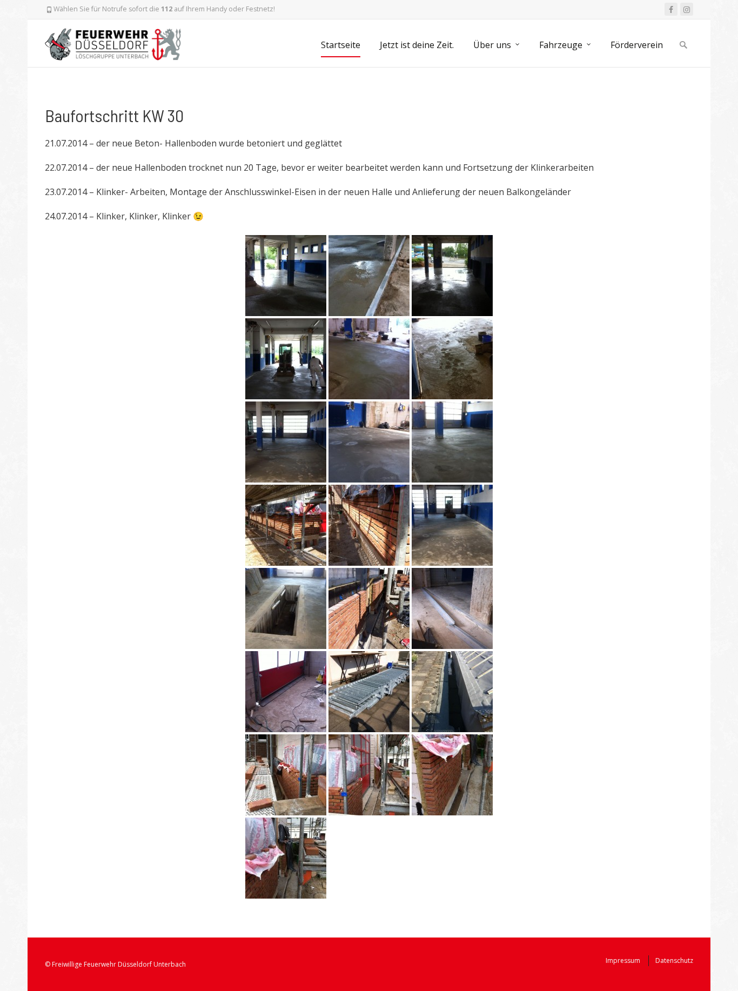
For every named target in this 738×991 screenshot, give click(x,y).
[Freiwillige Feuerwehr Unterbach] (118, 43)
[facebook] (671, 9)
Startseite (340, 45)
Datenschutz (674, 960)
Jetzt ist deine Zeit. (417, 45)
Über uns (492, 45)
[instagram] (686, 9)
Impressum (623, 960)
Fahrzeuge (560, 45)
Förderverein (636, 45)
